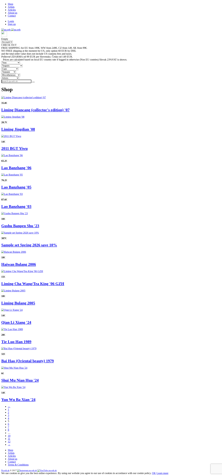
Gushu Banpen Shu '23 (20, 226)
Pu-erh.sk (5, 470)
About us (12, 12)
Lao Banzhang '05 (16, 187)
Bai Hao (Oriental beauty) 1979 (27, 361)
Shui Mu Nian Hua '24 (20, 380)
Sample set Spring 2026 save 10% (29, 245)
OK (154, 473)
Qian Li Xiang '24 (16, 322)
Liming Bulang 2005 (18, 303)
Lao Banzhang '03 (16, 206)
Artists (11, 7)
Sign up (12, 24)
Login (11, 21)
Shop (10, 4)
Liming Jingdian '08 (18, 129)
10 (9, 435)
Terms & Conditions (18, 464)
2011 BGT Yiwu (14, 148)
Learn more (162, 473)
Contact (12, 15)
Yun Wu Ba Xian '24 (18, 399)
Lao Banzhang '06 (16, 168)
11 (9, 438)
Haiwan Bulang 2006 (18, 264)
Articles (12, 9)
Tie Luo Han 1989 (16, 342)
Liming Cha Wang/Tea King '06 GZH (32, 284)
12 (9, 441)
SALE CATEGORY (28, 45)
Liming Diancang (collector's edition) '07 (35, 110)
